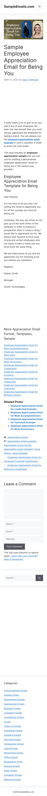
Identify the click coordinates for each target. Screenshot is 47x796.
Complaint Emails (13, 713)
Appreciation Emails (17, 437)
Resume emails (12, 766)
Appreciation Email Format (17, 445)
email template (20, 453)
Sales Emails (10, 770)
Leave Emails (11, 748)
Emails (7, 721)
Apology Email (11, 695)
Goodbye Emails (12, 735)
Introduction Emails (14, 744)
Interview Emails (12, 739)
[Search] (39, 578)
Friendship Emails (13, 730)
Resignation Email (13, 761)
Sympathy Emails (13, 775)
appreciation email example (21, 441)
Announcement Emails (15, 690)
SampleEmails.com (19, 6)
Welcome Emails (12, 779)
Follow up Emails (12, 726)
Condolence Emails (14, 717)
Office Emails (11, 757)
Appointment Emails (14, 699)
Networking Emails (13, 753)
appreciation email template (18, 449)
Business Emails (12, 708)
